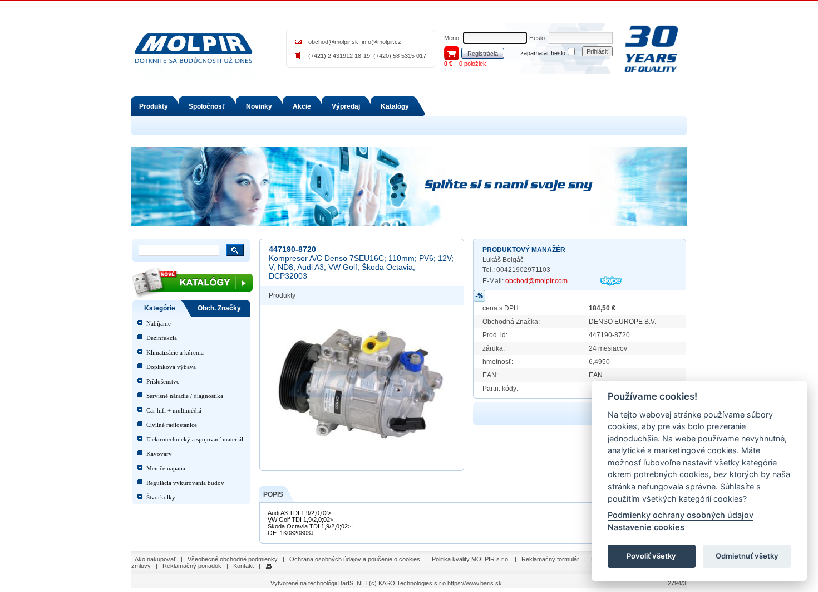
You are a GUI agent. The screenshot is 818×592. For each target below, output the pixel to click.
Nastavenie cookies (646, 527)
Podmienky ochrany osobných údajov (680, 515)
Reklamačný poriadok (191, 565)
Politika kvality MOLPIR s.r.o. (471, 559)
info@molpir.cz (381, 41)
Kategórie (159, 308)
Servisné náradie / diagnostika (184, 395)
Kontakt (243, 565)
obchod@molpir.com (536, 281)
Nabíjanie (158, 323)
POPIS (273, 494)
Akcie (302, 106)
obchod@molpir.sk (333, 41)
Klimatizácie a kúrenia (175, 352)
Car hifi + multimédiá (173, 410)
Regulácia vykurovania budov (185, 482)
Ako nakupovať (155, 559)
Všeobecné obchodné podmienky (233, 559)
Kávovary (159, 453)
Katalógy (395, 106)
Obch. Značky (219, 308)
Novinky (259, 106)
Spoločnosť (207, 106)
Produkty (153, 106)
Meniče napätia (165, 468)
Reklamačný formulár (550, 559)
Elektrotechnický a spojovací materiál (194, 439)
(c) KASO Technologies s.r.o (407, 583)
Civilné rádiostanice (171, 424)
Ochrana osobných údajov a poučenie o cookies (354, 559)
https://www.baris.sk (474, 583)
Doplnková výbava (171, 366)
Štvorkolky (160, 497)
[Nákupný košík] (451, 52)
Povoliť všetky (651, 556)
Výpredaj (346, 106)
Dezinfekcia (161, 337)
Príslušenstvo (163, 381)
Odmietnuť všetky (747, 556)
